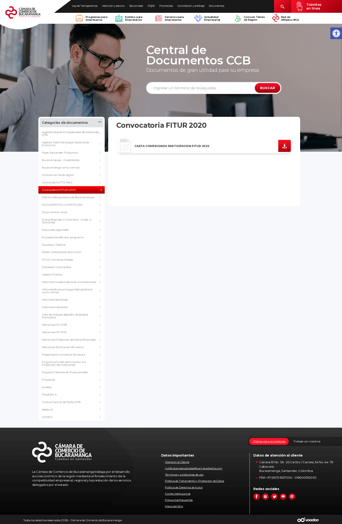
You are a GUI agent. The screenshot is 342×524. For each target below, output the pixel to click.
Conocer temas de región (58, 175)
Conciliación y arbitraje (191, 5)
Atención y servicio (113, 5)
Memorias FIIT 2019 (54, 332)
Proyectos (48, 379)
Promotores (166, 5)
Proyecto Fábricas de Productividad (64, 372)
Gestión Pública (52, 274)
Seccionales (136, 5)
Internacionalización (55, 307)
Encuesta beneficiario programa (63, 237)
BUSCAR (267, 88)
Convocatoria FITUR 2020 (59, 189)
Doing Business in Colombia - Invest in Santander (66, 221)
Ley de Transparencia (84, 5)
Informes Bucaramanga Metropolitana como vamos (67, 291)
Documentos (216, 5)
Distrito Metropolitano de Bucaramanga (68, 197)
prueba (46, 387)
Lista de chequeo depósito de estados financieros (65, 316)
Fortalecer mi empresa (56, 267)
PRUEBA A (49, 394)
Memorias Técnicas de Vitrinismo (63, 347)
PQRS (151, 5)
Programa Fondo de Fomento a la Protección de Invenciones (64, 363)
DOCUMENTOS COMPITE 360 (62, 204)
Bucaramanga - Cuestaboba (60, 160)
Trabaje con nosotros (306, 441)
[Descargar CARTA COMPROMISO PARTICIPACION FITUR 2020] (284, 146)
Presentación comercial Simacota (63, 354)
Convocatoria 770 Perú (57, 182)
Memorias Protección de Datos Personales (69, 339)
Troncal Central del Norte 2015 (61, 402)
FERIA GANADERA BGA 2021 (61, 252)
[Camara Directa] (28, 15)
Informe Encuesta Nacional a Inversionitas (69, 282)
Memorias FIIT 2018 (54, 324)
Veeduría (47, 409)
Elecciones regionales (55, 230)
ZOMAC (47, 417)
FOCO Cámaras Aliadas (57, 259)
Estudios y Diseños (53, 244)
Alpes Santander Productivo (60, 152)
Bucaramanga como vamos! (60, 167)
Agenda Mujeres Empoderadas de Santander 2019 (70, 133)
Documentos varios (54, 212)
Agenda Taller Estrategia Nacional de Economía (65, 144)
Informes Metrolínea (55, 299)
